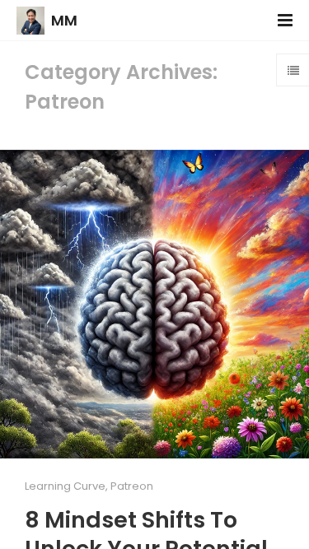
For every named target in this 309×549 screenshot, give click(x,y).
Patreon (131, 486)
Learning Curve (65, 486)
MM (64, 20)
